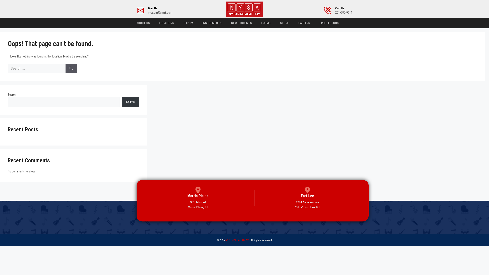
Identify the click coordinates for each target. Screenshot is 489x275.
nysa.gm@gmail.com (160, 10)
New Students (241, 23)
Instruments (212, 23)
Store (284, 23)
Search (12, 94)
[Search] (71, 68)
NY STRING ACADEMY (237, 240)
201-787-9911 (343, 10)
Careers (304, 23)
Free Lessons (329, 23)
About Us (143, 23)
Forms (265, 23)
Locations (166, 23)
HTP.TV (188, 23)
